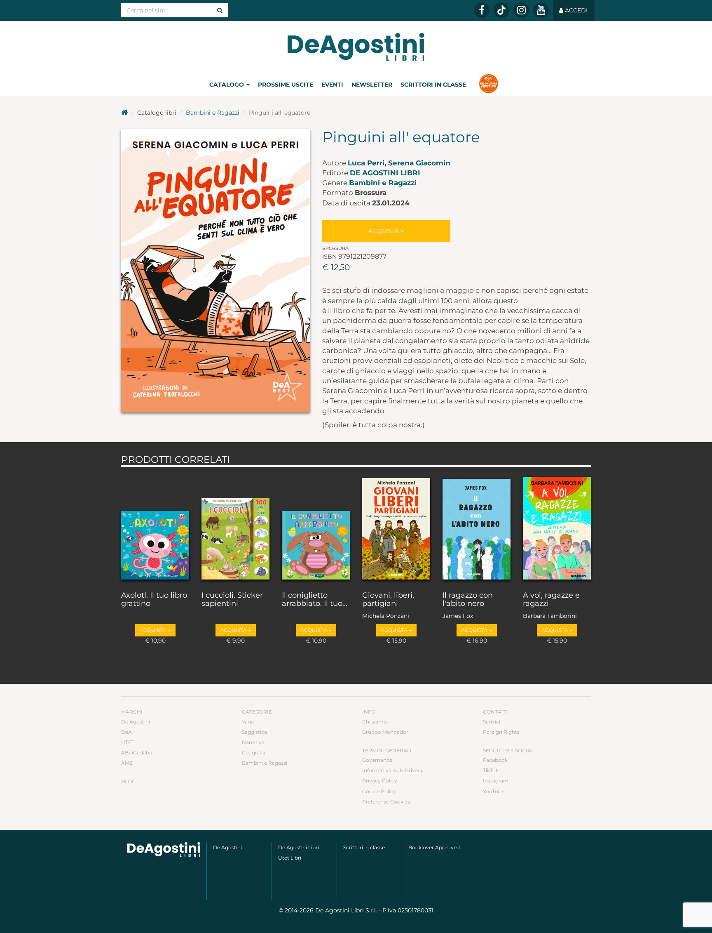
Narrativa (253, 742)
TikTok (491, 770)
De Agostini (135, 722)
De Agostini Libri (385, 173)
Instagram (495, 781)
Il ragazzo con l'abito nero (468, 599)
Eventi (332, 84)
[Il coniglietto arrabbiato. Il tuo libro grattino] (316, 527)
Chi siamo (374, 722)
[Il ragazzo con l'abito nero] (477, 527)
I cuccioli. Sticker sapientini (232, 599)
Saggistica (254, 732)
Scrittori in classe (433, 84)
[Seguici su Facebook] (482, 10)
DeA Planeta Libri (356, 47)
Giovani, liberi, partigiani (388, 599)
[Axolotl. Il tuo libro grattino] (155, 527)
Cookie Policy (379, 791)
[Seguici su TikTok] (501, 10)
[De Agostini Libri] (124, 112)
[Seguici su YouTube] (541, 10)
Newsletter (371, 84)
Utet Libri (289, 858)
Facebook (495, 760)
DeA (126, 732)
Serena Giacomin (419, 163)
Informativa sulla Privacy (393, 770)
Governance (377, 760)
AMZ (127, 763)
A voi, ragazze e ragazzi (551, 599)
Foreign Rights (501, 732)
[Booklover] (488, 84)
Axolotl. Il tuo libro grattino (154, 599)
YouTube (493, 791)
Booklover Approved (434, 847)
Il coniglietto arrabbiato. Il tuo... (314, 599)
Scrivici (491, 722)
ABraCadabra (137, 752)
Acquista (384, 231)
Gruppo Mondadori (386, 732)
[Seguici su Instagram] (521, 10)
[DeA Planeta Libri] (163, 849)
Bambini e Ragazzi (212, 112)
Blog (128, 781)
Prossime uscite (285, 84)
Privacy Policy (379, 781)
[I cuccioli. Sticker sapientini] (235, 527)
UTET (127, 742)
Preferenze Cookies (386, 802)
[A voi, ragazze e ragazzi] (557, 527)
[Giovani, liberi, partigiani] (396, 527)
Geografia (253, 752)
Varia (248, 722)
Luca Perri (366, 163)
